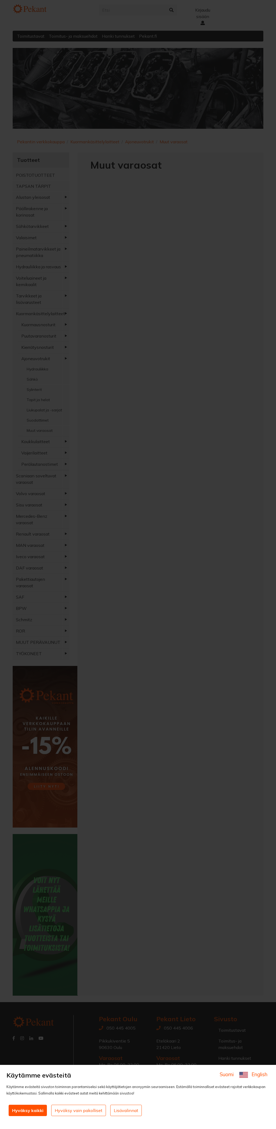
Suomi (227, 1074)
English (258, 1074)
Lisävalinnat (126, 1110)
